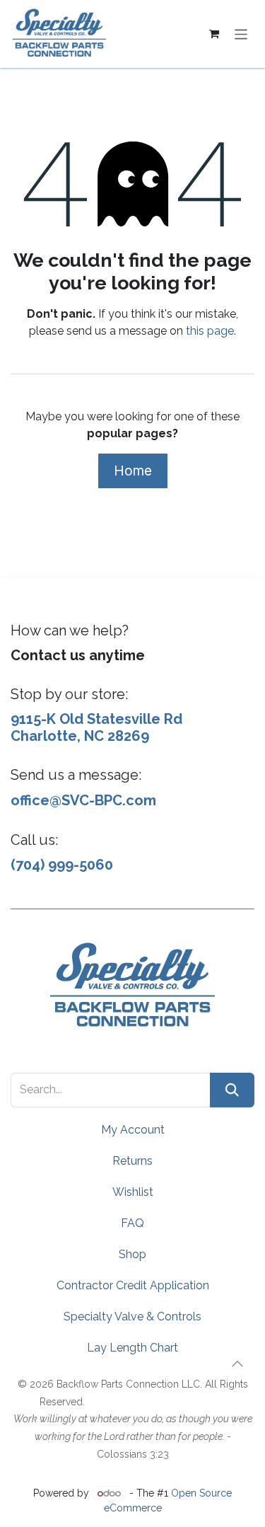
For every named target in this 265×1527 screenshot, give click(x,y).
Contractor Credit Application (133, 1285)
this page (210, 331)
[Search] (232, 1090)
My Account (133, 1129)
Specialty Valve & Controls (132, 1316)
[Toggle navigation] (241, 33)
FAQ (132, 1223)
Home (133, 470)
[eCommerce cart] (214, 34)
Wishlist (132, 1192)
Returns (132, 1161)
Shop (132, 1254)
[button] (237, 1364)
